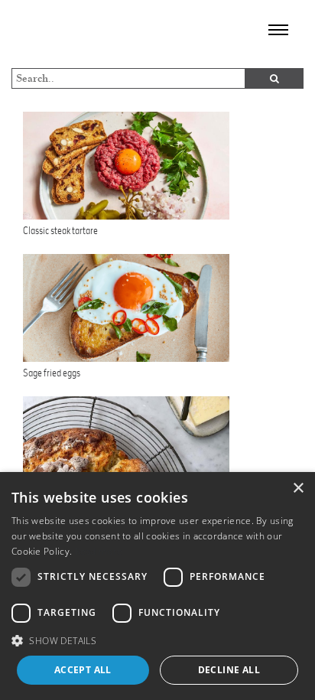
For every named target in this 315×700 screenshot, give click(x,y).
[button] (157, 640)
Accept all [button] (83, 669)
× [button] (298, 488)
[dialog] (157, 586)
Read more (99, 551)
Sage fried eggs (51, 372)
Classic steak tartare (60, 230)
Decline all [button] (229, 669)
